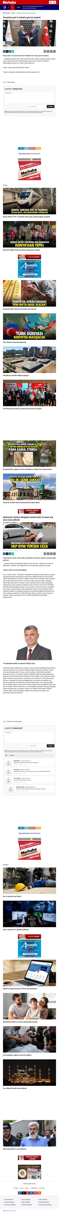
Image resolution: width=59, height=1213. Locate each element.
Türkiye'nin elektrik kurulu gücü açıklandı (31, 7)
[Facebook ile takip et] (20, 1193)
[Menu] (50, 2)
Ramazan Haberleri (44, 1202)
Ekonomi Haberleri (9, 1202)
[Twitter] (7, 51)
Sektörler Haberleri (27, 1204)
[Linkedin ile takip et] (31, 1193)
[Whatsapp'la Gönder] (13, 51)
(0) (24, 773)
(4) (24, 782)
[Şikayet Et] (52, 765)
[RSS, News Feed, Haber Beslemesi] (39, 1193)
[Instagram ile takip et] (35, 1193)
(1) (24, 764)
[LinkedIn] (10, 51)
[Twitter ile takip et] (24, 1193)
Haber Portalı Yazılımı (11, 1210)
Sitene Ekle (42, 1188)
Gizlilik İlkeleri (34, 1188)
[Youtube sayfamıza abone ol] (28, 1193)
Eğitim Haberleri (26, 1202)
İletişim (27, 1188)
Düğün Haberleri (43, 1199)
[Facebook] (4, 51)
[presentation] (8, 7)
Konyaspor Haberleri (10, 1204)
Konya (13, 13)
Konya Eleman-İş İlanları (45, 1204)
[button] (48, 51)
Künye (21, 1188)
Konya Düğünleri (26, 1199)
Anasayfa (7, 13)
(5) (21, 764)
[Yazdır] (45, 51)
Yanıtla (16, 764)
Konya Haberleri (9, 1199)
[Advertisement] (29, 125)
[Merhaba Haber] (9, 2)
